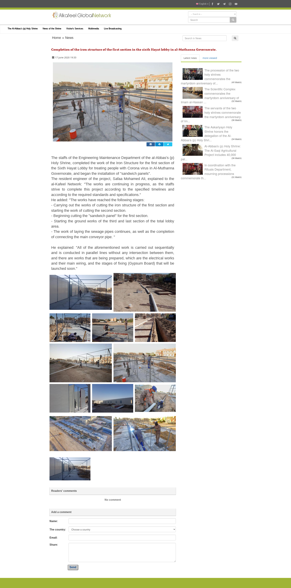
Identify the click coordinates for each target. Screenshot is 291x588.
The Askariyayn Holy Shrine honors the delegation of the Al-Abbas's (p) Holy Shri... (206, 133)
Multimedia (93, 28)
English (203, 4)
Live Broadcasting (112, 28)
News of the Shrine (52, 28)
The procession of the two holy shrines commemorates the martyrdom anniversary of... (210, 76)
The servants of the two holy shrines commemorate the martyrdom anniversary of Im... (211, 114)
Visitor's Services (74, 28)
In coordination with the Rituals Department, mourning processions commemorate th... (208, 171)
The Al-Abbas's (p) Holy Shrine (23, 28)
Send (73, 567)
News (69, 37)
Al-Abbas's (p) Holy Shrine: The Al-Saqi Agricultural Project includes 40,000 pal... (211, 152)
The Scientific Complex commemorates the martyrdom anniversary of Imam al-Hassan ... (210, 95)
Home (56, 37)
